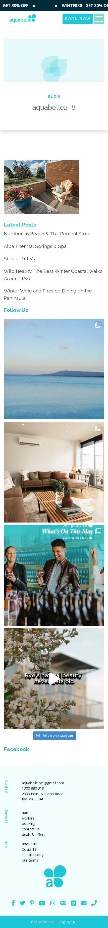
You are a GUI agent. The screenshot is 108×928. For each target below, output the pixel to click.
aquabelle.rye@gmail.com (43, 783)
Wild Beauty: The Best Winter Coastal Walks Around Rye (53, 274)
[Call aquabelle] (94, 903)
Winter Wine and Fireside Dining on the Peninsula (48, 294)
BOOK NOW (77, 18)
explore (28, 818)
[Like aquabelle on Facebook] (13, 903)
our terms (30, 860)
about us (29, 843)
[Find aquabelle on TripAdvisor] (63, 903)
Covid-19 (29, 849)
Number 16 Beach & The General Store (47, 233)
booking (28, 823)
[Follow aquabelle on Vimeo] (73, 903)
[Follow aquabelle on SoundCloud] (42, 903)
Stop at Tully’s (19, 258)
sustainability (32, 854)
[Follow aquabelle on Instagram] (52, 903)
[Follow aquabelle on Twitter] (22, 903)
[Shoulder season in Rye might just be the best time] (54, 369)
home (26, 812)
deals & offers (33, 834)
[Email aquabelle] (83, 903)
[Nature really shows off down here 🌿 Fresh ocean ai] (54, 678)
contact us (30, 829)
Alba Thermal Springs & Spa (35, 246)
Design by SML (67, 922)
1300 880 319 (33, 788)
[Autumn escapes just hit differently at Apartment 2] (54, 472)
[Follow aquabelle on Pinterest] (32, 903)
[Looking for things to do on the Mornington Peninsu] (54, 575)
